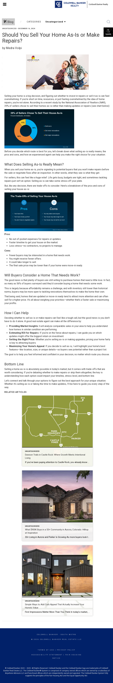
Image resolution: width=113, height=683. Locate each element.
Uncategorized (9, 28)
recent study (51, 102)
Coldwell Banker (47, 634)
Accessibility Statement (47, 655)
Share (108, 34)
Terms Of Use (46, 650)
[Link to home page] (70, 4)
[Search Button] (109, 22)
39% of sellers (11, 106)
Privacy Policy (66, 650)
